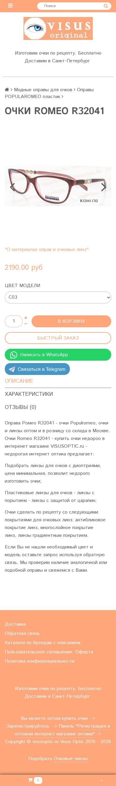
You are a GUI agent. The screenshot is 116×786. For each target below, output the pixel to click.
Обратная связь (22, 633)
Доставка (15, 624)
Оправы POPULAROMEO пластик (49, 93)
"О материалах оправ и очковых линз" (47, 249)
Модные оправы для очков (43, 89)
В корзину (71, 321)
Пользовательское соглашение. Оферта (49, 652)
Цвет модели (22, 285)
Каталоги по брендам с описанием (42, 642)
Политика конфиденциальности (39, 661)
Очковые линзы (71, 758)
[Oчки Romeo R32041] (58, 186)
